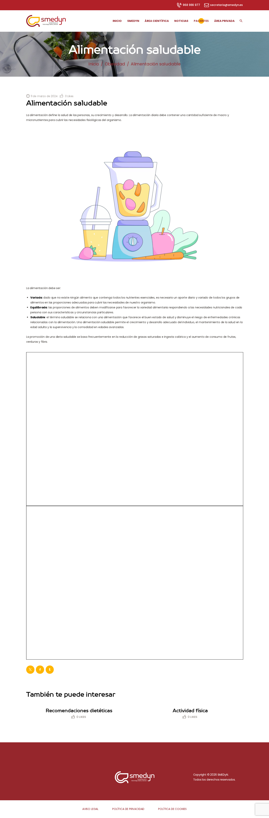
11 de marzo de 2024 (44, 96)
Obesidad (115, 64)
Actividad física (190, 710)
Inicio (93, 64)
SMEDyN (223, 775)
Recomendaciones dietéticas (79, 710)
